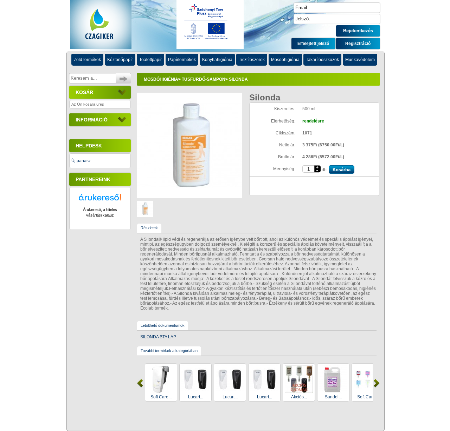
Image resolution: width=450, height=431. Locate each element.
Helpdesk (89, 145)
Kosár (84, 92)
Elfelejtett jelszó (313, 43)
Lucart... (195, 396)
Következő (376, 383)
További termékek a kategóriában (169, 351)
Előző (140, 383)
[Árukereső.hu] (100, 200)
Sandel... (333, 396)
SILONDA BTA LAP (158, 336)
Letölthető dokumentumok (163, 325)
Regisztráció (358, 43)
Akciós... (299, 396)
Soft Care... (161, 396)
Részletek (149, 228)
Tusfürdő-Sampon (203, 79)
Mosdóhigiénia (161, 79)
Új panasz (81, 160)
